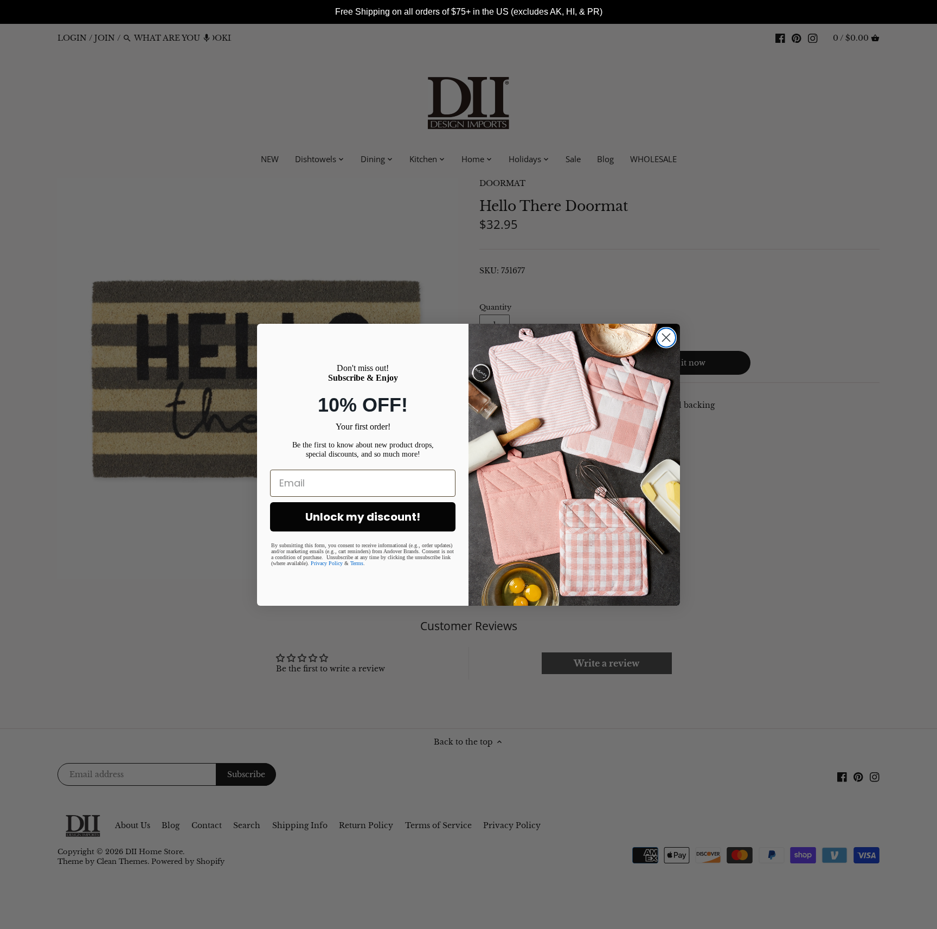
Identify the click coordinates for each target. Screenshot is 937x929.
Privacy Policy (327, 563)
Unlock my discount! (362, 516)
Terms (356, 563)
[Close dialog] (666, 337)
